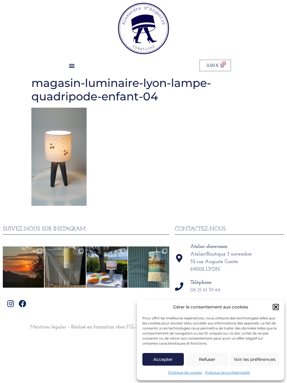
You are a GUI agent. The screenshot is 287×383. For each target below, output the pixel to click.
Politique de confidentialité (227, 372)
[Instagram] (10, 303)
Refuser (207, 359)
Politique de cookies (185, 372)
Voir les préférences (255, 359)
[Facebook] (23, 303)
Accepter (163, 359)
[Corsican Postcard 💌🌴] (23, 267)
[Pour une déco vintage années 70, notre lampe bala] (148, 267)
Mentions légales (48, 327)
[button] (276, 307)
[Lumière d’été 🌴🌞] (107, 267)
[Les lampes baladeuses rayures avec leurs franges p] (65, 267)
